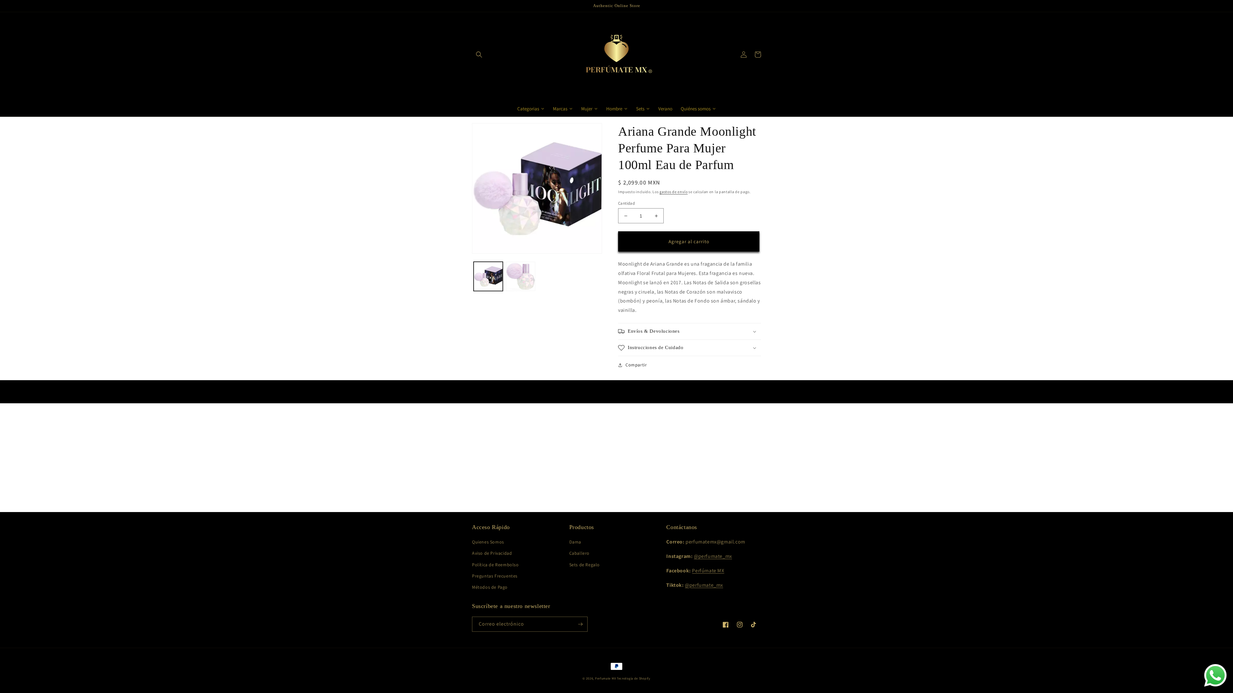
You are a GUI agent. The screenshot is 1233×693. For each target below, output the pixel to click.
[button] (479, 54)
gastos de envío (674, 191)
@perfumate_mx (713, 556)
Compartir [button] (636, 365)
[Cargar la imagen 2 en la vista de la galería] (520, 276)
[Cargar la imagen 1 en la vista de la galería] (488, 276)
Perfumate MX (605, 678)
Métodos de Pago (490, 587)
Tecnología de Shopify (634, 678)
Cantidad (626, 203)
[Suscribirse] (580, 624)
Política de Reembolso (495, 565)
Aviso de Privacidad (492, 553)
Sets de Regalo (584, 565)
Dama (575, 542)
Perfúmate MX (708, 570)
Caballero (579, 553)
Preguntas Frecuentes (495, 576)
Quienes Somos (488, 542)
